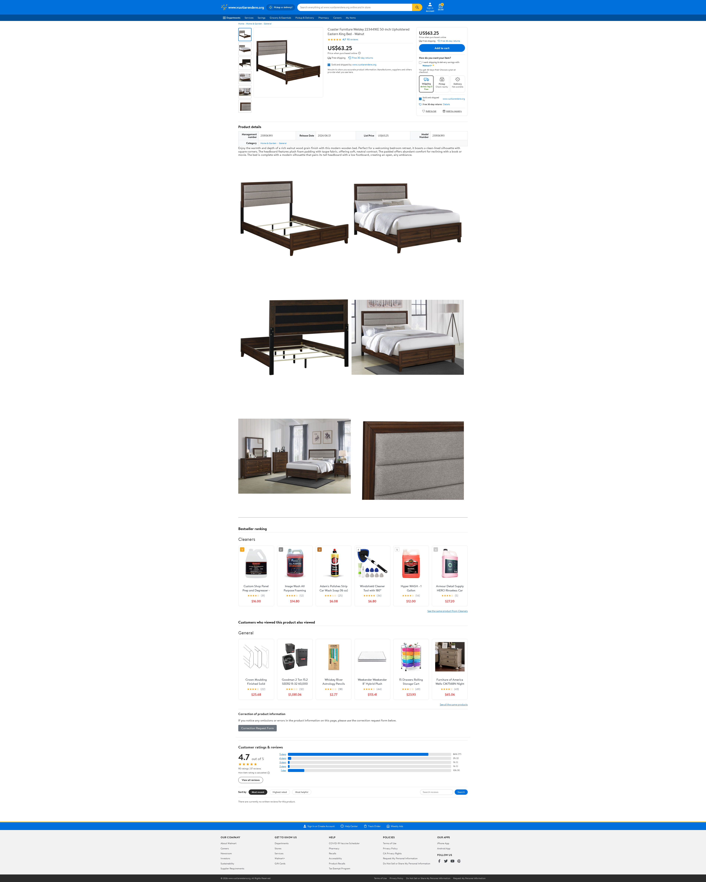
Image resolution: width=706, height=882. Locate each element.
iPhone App (443, 843)
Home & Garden (254, 23)
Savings (261, 17)
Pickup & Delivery (304, 17)
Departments (233, 17)
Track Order (374, 826)
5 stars (282, 754)
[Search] (417, 7)
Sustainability (227, 863)
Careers (337, 17)
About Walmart (228, 843)
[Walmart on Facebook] (439, 861)
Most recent (258, 792)
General (267, 23)
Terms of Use (389, 843)
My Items (351, 17)
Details (446, 104)
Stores (278, 848)
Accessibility (335, 858)
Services (249, 17)
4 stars (282, 758)
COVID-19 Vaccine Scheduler (344, 843)
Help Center (351, 826)
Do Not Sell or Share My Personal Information (406, 863)
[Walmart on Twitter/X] (446, 861)
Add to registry (454, 111)
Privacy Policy (390, 848)
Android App (443, 848)
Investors (225, 858)
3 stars (282, 762)
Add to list (431, 111)
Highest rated (280, 792)
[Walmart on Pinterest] (459, 861)
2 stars (282, 766)
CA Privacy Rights (392, 853)
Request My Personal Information (400, 858)
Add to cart (442, 48)
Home (241, 23)
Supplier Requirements (232, 868)
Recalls (332, 853)
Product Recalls (337, 863)
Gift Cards (280, 863)
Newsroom (226, 853)
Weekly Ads (397, 826)
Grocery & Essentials (280, 17)
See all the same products (454, 704)
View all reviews (251, 780)
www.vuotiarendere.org (364, 64)
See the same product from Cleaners (447, 611)
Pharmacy (323, 17)
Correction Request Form (257, 728)
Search (461, 792)
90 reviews (352, 39)
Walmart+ (280, 858)
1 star (283, 770)
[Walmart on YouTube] (452, 861)
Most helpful (301, 792)
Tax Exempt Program (339, 868)
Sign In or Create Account (321, 826)
